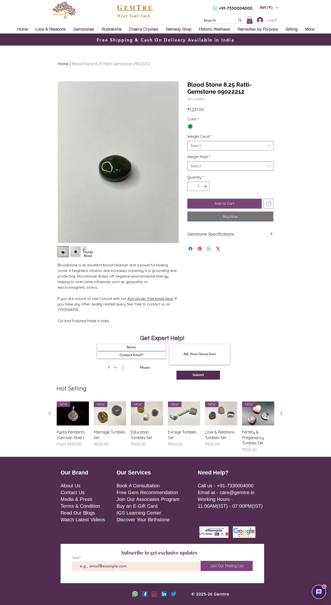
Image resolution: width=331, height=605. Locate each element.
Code (174, 295)
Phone (199, 295)
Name (173, 275)
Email (203, 275)
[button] (241, 258)
